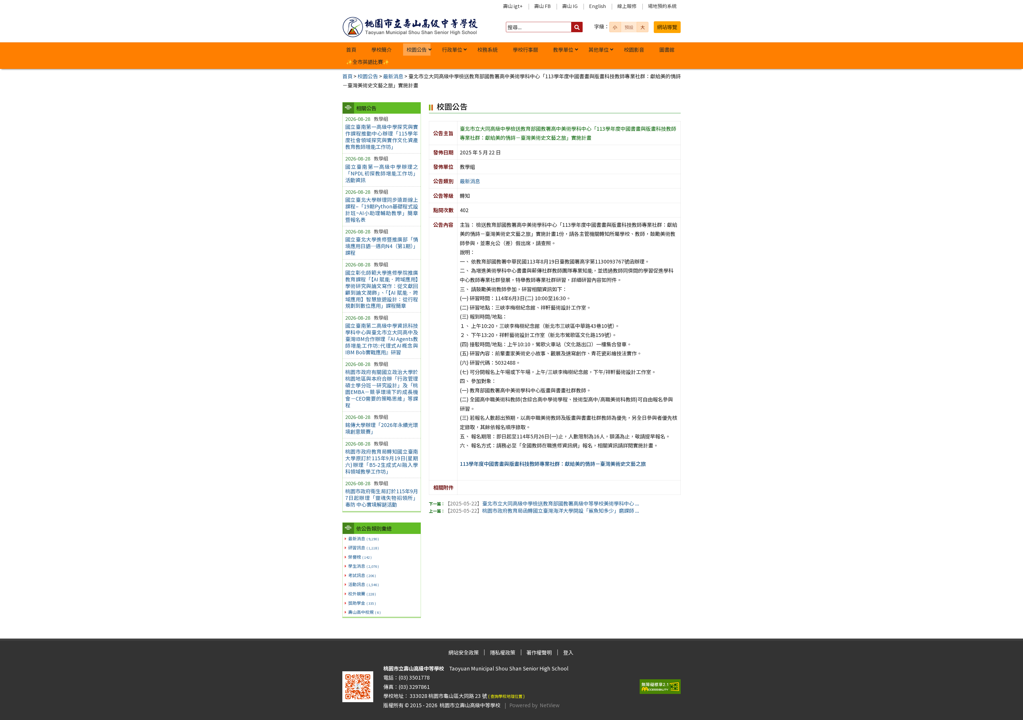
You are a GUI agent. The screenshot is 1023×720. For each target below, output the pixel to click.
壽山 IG (570, 5)
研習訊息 (363, 547)
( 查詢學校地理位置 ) (506, 696)
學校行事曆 (525, 49)
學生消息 (363, 566)
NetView (549, 705)
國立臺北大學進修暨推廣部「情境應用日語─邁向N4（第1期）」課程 (381, 246)
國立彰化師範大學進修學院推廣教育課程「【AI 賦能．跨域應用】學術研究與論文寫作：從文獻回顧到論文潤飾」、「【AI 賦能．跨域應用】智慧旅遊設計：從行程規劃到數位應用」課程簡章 (381, 289)
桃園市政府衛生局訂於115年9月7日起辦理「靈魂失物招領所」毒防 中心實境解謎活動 (381, 497)
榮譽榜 (360, 557)
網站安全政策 (463, 652)
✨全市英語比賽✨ (367, 61)
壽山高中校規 (364, 612)
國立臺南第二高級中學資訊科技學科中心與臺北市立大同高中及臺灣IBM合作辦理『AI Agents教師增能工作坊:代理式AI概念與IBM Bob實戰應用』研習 (381, 339)
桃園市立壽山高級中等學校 (468, 705)
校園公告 (417, 49)
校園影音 (634, 49)
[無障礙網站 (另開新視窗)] (660, 686)
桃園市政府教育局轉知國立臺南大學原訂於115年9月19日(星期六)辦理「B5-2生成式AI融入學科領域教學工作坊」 (381, 461)
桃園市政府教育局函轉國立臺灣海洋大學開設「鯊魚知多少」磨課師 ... (542, 510)
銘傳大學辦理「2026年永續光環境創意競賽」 (381, 428)
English (597, 5)
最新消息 (363, 538)
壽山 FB (542, 5)
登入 (568, 652)
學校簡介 (381, 49)
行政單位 (452, 49)
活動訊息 (363, 584)
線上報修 (626, 5)
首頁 (351, 49)
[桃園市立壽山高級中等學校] (410, 27)
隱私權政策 (502, 652)
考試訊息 (362, 575)
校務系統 (487, 49)
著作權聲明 (539, 652)
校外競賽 (362, 593)
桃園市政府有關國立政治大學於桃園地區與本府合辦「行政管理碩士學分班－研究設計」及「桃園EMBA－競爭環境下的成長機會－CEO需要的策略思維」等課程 (381, 388)
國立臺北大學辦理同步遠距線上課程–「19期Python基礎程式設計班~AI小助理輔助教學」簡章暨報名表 (381, 209)
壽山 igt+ (513, 5)
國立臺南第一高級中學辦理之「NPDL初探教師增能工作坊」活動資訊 (381, 173)
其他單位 (598, 49)
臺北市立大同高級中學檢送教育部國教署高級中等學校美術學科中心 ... (542, 503)
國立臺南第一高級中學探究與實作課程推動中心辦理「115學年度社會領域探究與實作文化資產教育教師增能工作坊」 (381, 136)
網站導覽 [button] (667, 27)
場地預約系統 (662, 5)
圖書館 (667, 49)
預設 (629, 27)
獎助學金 (362, 603)
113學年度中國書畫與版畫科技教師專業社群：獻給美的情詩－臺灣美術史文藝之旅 (553, 463)
